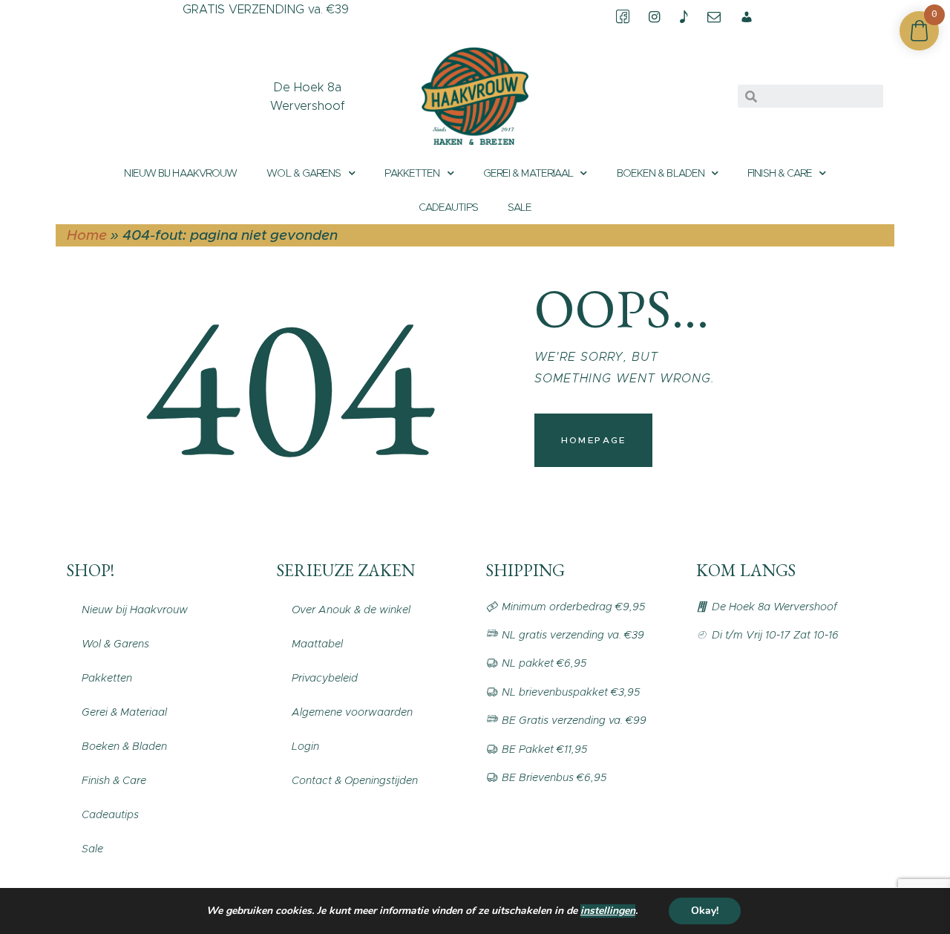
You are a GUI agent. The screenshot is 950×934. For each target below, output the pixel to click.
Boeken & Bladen (661, 173)
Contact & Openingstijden (355, 780)
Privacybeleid (325, 678)
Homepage (593, 439)
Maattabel (317, 643)
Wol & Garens (303, 173)
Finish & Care (779, 173)
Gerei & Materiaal (528, 173)
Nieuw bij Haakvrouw (180, 173)
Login (305, 746)
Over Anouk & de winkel (351, 609)
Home (87, 235)
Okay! (704, 911)
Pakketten (412, 173)
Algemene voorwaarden (352, 712)
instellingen (607, 911)
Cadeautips (448, 207)
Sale (519, 207)
